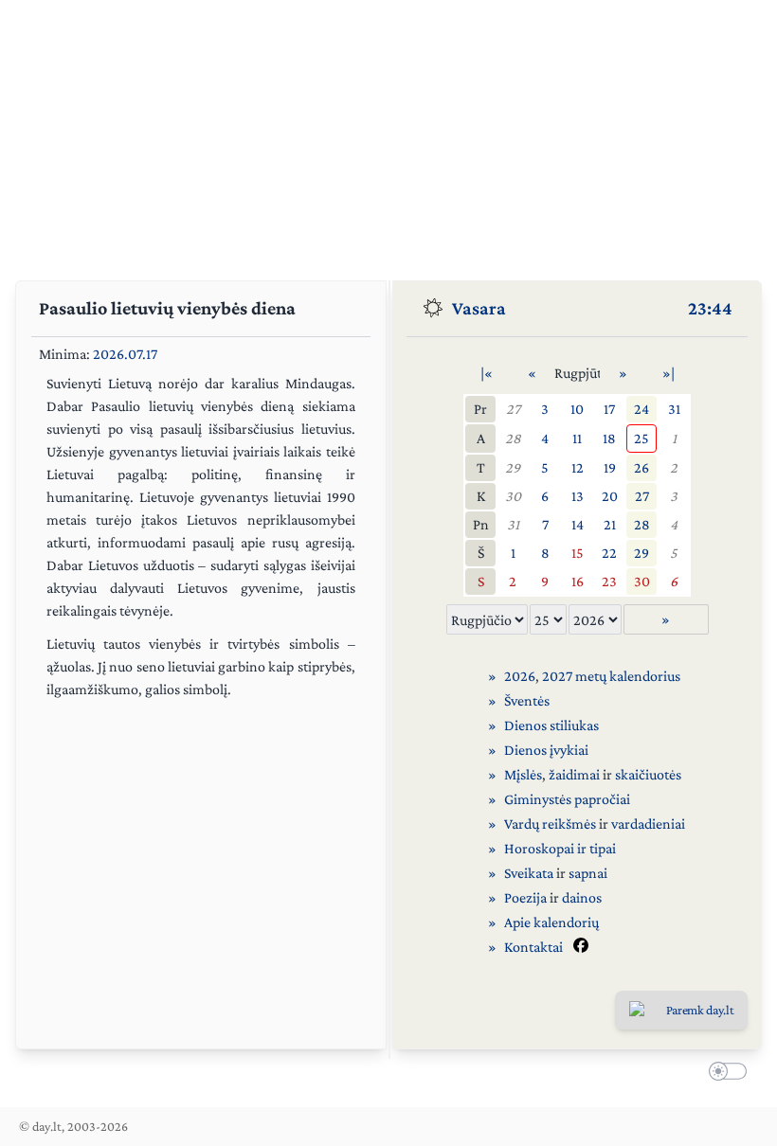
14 (577, 524)
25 (641, 438)
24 (641, 409)
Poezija (525, 897)
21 (610, 524)
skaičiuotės (648, 774)
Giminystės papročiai (567, 799)
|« (486, 373)
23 (609, 581)
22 (609, 553)
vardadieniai (648, 823)
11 (577, 438)
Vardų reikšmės (550, 823)
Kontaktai (533, 947)
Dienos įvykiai (546, 750)
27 (513, 409)
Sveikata (528, 873)
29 (512, 467)
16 (577, 581)
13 (577, 496)
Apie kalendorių (551, 922)
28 (513, 438)
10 (577, 409)
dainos (582, 897)
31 (674, 409)
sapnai (588, 873)
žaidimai (574, 774)
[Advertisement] (388, 132)
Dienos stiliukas (551, 725)
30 (513, 496)
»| (668, 373)
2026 (519, 676)
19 (610, 467)
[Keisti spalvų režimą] (724, 1074)
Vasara (479, 307)
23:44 (710, 307)
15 (577, 553)
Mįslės (523, 774)
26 (641, 467)
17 (609, 409)
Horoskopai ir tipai (560, 848)
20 (610, 496)
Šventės (527, 700)
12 (577, 467)
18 (609, 438)
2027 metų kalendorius (611, 676)
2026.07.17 (125, 354)
